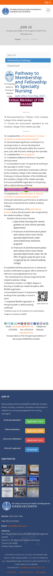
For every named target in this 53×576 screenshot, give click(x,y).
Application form (35, 430)
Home (17, 39)
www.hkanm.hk (26, 332)
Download (13, 65)
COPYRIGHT (11, 572)
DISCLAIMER (41, 572)
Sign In (47, 2)
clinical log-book (27, 154)
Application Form (35, 421)
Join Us (12, 55)
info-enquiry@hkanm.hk (22, 326)
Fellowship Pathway (19, 60)
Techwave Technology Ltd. (32, 567)
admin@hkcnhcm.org (17, 526)
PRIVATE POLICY (26, 572)
